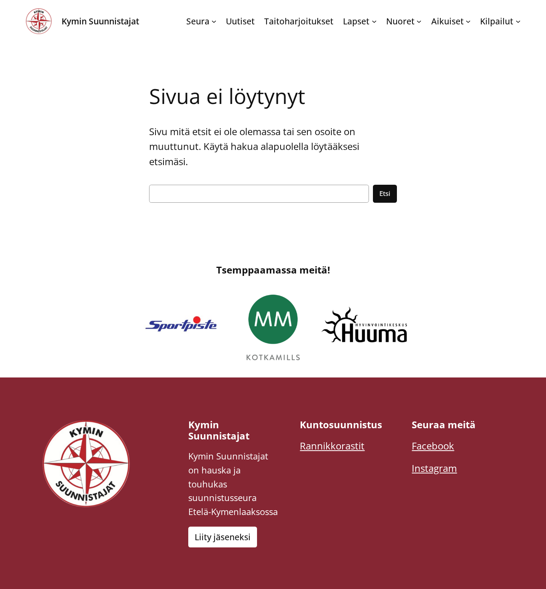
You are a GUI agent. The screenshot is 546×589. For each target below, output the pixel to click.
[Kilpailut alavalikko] (518, 21)
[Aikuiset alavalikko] (468, 21)
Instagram (434, 468)
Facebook (433, 445)
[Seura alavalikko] (213, 21)
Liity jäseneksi (223, 537)
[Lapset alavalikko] (374, 21)
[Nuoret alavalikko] (418, 21)
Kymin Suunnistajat (100, 21)
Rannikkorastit (332, 445)
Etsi (385, 193)
